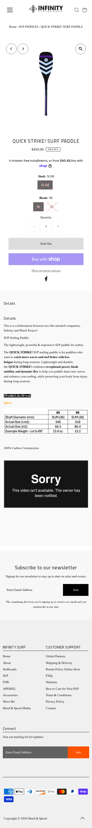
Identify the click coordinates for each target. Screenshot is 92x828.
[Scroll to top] (82, 818)
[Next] (23, 48)
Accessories (10, 695)
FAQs (49, 675)
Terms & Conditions (58, 695)
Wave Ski (9, 701)
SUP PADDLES (28, 26)
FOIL (6, 682)
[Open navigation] (13, 10)
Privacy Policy (55, 701)
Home (13, 26)
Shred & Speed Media (17, 708)
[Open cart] (84, 10)
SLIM (45, 185)
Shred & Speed (37, 818)
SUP (5, 675)
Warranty (51, 682)
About (7, 663)
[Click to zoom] (80, 49)
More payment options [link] (46, 270)
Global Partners (55, 656)
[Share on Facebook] (46, 280)
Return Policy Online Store (63, 669)
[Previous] (11, 48)
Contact (51, 708)
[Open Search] (77, 10)
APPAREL (9, 688)
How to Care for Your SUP (62, 688)
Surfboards (10, 669)
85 (52, 207)
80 (38, 207)
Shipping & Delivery (59, 663)
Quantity (46, 217)
